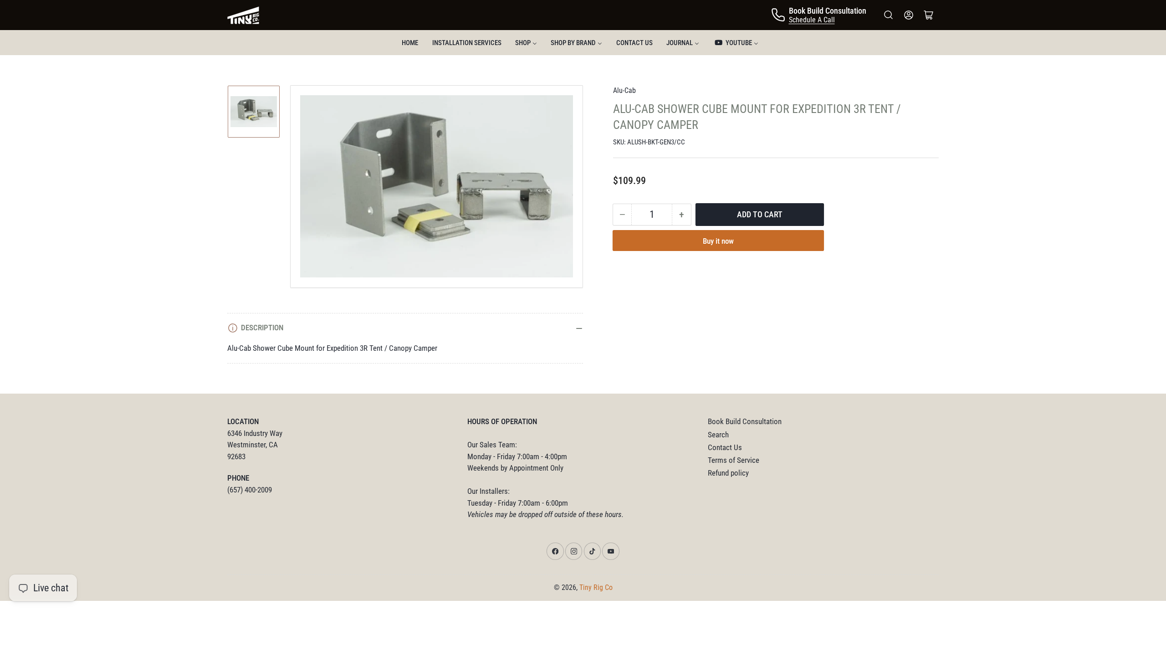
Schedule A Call (812, 19)
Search (718, 434)
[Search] (889, 15)
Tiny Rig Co (596, 587)
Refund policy (728, 473)
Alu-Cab (624, 90)
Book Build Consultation (745, 421)
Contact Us (725, 447)
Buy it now (718, 241)
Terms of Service (733, 460)
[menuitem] (410, 42)
